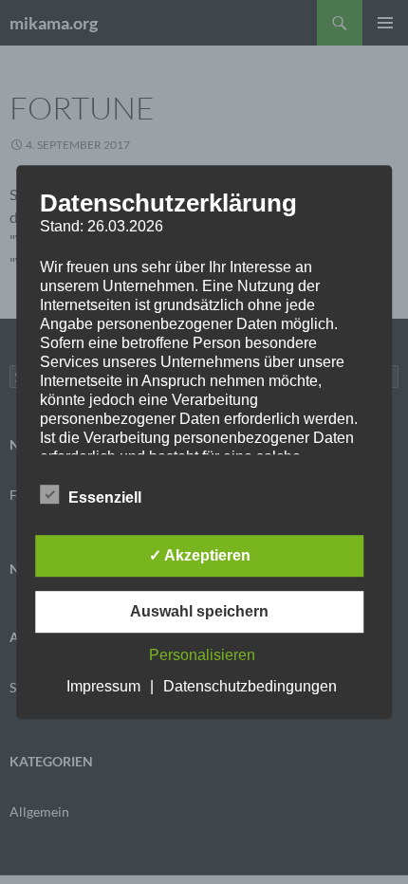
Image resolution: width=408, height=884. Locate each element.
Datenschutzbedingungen (250, 686)
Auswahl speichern (199, 611)
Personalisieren (202, 655)
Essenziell (104, 497)
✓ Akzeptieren (199, 555)
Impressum (103, 686)
